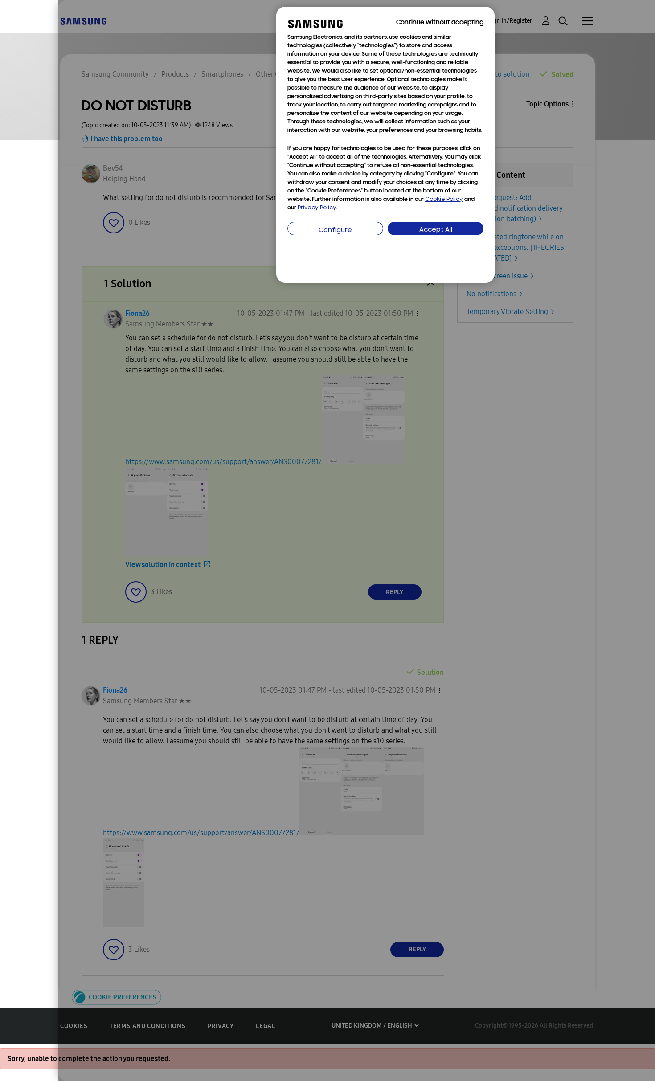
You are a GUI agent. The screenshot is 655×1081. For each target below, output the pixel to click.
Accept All (435, 230)
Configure (335, 230)
